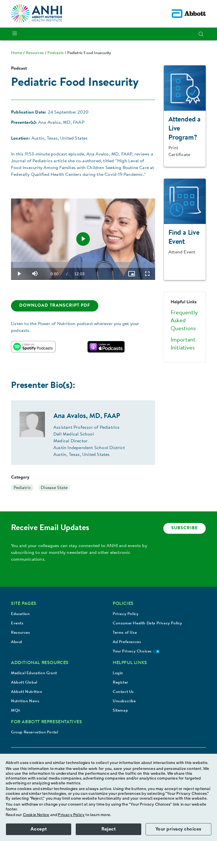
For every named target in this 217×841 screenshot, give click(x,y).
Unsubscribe (124, 701)
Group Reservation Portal (34, 733)
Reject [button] (108, 829)
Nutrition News (25, 701)
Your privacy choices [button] (178, 829)
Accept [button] (39, 829)
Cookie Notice (36, 815)
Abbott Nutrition (26, 692)
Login (118, 673)
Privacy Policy (125, 614)
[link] (16, 53)
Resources (20, 633)
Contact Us (123, 692)
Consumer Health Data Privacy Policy (147, 624)
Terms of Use (125, 633)
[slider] (83, 265)
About (16, 642)
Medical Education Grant (34, 673)
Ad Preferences (127, 642)
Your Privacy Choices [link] (133, 652)
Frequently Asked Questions (184, 321)
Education (20, 614)
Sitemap (120, 711)
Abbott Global (24, 683)
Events (17, 624)
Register (120, 683)
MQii (15, 711)
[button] (201, 34)
